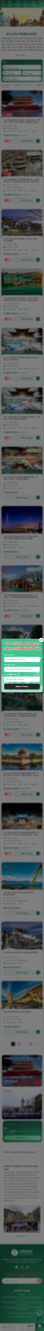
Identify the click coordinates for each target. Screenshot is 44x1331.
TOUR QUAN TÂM (10, 675)
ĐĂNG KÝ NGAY (22, 686)
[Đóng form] (41, 640)
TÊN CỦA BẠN (9, 655)
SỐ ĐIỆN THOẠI (9, 665)
